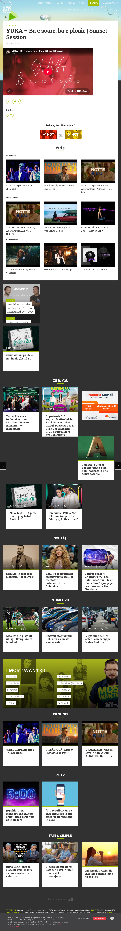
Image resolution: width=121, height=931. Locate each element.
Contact (81, 3)
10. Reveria (63, 703)
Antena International (82, 910)
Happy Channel (30, 910)
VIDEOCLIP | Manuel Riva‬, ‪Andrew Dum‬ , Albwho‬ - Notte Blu (96, 189)
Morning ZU (21, 289)
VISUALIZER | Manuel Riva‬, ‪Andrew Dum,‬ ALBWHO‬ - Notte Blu (20, 230)
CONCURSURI (73, 9)
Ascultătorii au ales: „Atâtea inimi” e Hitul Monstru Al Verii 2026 (20, 308)
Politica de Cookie (83, 918)
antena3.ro (91, 913)
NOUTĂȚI (60, 538)
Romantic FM (110, 910)
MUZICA (107, 9)
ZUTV (51, 910)
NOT (75, 134)
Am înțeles (100, 918)
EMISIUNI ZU (88, 9)
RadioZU (100, 910)
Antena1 (20, 910)
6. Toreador (64, 689)
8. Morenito (63, 696)
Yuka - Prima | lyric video (94, 269)
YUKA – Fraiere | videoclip (57, 269)
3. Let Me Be (13, 683)
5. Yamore (12, 689)
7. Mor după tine (15, 696)
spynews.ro (39, 913)
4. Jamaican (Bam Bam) (70, 683)
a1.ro (21, 913)
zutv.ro (69, 913)
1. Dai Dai (11, 676)
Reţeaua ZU (70, 3)
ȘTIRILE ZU (60, 600)
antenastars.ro (50, 913)
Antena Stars (42, 910)
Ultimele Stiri (29, 913)
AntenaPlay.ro (59, 910)
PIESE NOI (11, 25)
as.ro (75, 913)
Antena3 (70, 910)
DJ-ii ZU (60, 3)
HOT (50, 134)
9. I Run (11, 703)
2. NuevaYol (64, 676)
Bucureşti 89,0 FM (111, 3)
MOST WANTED (27, 670)
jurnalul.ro (101, 913)
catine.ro (82, 913)
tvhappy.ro (61, 913)
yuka (10, 115)
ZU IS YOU (60, 381)
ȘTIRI (99, 9)
